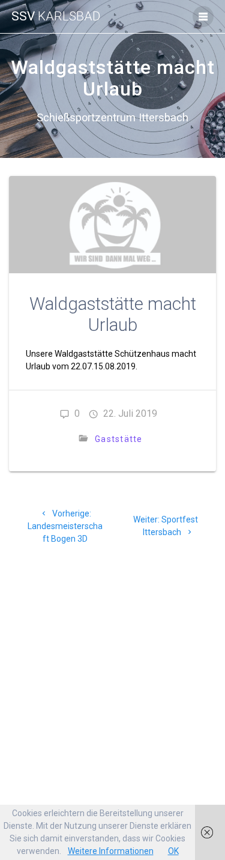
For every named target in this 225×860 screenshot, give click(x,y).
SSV (55, 16)
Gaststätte (119, 439)
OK (173, 851)
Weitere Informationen (111, 851)
